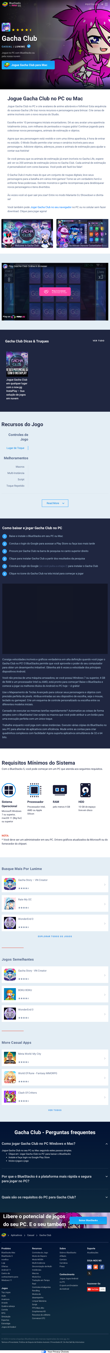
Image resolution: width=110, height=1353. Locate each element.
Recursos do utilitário (41, 1315)
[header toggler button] (106, 4)
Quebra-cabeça (8, 1306)
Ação (3, 1296)
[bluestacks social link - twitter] (89, 1273)
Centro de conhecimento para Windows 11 (9, 1276)
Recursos (37, 1248)
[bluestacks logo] (11, 4)
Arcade (4, 1303)
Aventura (5, 1299)
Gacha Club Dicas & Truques (27, 341)
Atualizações (92, 1252)
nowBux (5, 1259)
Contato (63, 1259)
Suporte (91, 1248)
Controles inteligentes (41, 1287)
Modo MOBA (37, 1259)
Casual (7, 46)
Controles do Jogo (40, 1252)
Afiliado (63, 1256)
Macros (35, 1273)
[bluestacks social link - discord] (89, 1267)
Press (62, 1266)
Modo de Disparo (39, 1256)
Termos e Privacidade (9, 1342)
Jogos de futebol (8, 1327)
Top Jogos (5, 1292)
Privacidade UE (56, 1342)
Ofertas (4, 1266)
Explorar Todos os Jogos (55, 936)
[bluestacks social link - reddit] (95, 1267)
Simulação (5, 1316)
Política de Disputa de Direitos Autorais (34, 1342)
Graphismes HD (39, 1311)
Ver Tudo (99, 341)
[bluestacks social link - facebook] (102, 1267)
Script (34, 1304)
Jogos (4, 1288)
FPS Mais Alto (38, 1308)
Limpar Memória (39, 1301)
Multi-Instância (38, 1263)
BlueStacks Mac (8, 1252)
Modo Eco (36, 1277)
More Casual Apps (16, 1043)
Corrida (4, 1309)
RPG (3, 1313)
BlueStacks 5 (7, 1256)
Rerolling (36, 1290)
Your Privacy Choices (58, 1351)
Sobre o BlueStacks (68, 1252)
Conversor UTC (38, 1318)
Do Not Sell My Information (73, 1342)
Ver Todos (55, 1110)
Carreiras (63, 1263)
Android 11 (6, 1270)
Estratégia (5, 1323)
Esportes (5, 1320)
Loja (3, 1263)
